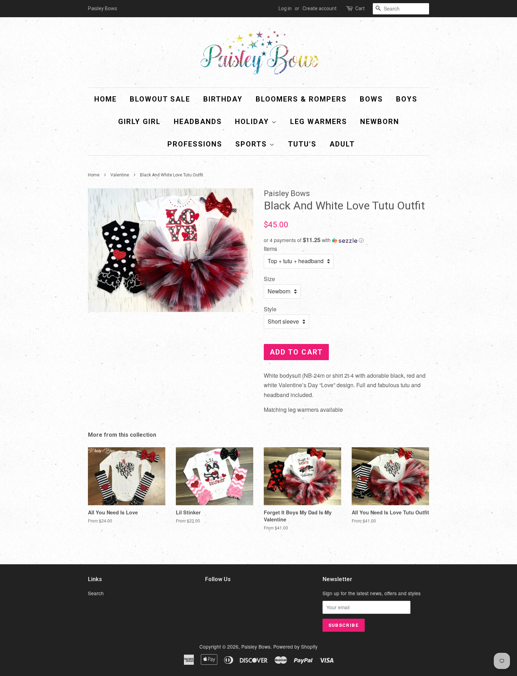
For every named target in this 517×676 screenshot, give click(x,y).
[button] (346, 240)
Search (96, 593)
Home (105, 99)
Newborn (379, 121)
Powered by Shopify (295, 646)
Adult (342, 144)
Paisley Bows (255, 646)
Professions (194, 144)
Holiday (253, 121)
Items (270, 249)
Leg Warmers (318, 121)
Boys (406, 99)
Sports (252, 144)
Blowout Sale (160, 99)
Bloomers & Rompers (301, 99)
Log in (285, 8)
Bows (371, 99)
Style (270, 309)
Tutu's (302, 144)
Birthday (223, 99)
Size (269, 279)
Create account (319, 8)
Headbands (198, 121)
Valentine (119, 175)
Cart (360, 8)
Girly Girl (139, 121)
